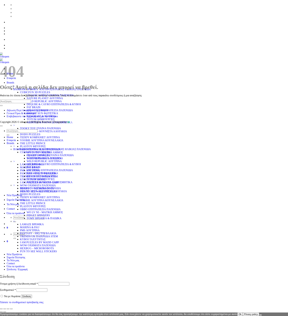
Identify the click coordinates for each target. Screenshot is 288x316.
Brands (10, 82)
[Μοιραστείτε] (8, 308)
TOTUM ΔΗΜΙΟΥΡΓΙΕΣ (41, 119)
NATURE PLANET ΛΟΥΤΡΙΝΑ (45, 98)
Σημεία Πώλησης (16, 199)
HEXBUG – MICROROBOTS (37, 248)
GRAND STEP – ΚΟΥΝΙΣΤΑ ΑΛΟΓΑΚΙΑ (43, 131)
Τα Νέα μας (13, 204)
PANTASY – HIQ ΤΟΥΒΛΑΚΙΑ (38, 233)
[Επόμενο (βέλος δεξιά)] (4, 311)
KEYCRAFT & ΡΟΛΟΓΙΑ (41, 176)
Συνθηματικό (8, 289)
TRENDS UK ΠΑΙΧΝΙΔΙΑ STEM (39, 236)
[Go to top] (1, 125)
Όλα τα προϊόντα (15, 213)
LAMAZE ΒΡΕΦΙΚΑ (32, 224)
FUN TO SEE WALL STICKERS (38, 251)
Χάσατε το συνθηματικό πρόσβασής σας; (22, 302)
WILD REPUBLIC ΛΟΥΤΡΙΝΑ (44, 101)
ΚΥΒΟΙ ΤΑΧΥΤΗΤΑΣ (33, 239)
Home (10, 137)
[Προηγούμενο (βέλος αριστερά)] (1, 311)
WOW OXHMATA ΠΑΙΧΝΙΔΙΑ (38, 185)
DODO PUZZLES (30, 134)
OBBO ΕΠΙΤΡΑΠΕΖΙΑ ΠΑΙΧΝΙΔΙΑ (40, 209)
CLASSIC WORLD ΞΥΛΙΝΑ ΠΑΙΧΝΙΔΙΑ (50, 155)
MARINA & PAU (30, 227)
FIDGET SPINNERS (38, 215)
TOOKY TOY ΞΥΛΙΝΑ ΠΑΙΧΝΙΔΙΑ (40, 128)
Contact (11, 208)
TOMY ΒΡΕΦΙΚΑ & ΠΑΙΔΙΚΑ (44, 218)
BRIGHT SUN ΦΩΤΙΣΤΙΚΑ (42, 113)
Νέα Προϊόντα (14, 195)
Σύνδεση (26, 296)
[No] (260, 314)
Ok (240, 314)
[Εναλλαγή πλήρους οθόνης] (4, 308)
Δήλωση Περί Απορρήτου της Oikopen (27, 110)
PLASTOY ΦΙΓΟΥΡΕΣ (33, 146)
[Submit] (14, 238)
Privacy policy (251, 314)
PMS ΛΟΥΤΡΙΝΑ (30, 230)
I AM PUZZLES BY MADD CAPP (39, 242)
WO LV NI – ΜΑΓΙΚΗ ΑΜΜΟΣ (45, 212)
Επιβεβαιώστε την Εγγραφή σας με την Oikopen (32, 116)
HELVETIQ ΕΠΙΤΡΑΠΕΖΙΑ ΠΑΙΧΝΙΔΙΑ (50, 110)
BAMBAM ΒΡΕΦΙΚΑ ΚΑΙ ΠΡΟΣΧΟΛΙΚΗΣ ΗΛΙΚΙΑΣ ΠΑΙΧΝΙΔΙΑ (52, 149)
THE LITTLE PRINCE (33, 143)
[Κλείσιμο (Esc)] (11, 308)
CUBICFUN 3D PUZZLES (35, 92)
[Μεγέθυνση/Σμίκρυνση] (1, 308)
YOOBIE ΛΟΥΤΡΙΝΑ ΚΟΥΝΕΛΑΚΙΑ (41, 140)
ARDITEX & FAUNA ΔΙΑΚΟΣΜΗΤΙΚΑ (49, 182)
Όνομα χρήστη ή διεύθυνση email (19, 283)
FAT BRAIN (33, 107)
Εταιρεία (11, 140)
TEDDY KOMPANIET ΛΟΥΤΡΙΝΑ (40, 137)
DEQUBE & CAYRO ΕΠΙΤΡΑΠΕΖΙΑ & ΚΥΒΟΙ (54, 104)
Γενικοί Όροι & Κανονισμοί (21, 113)
